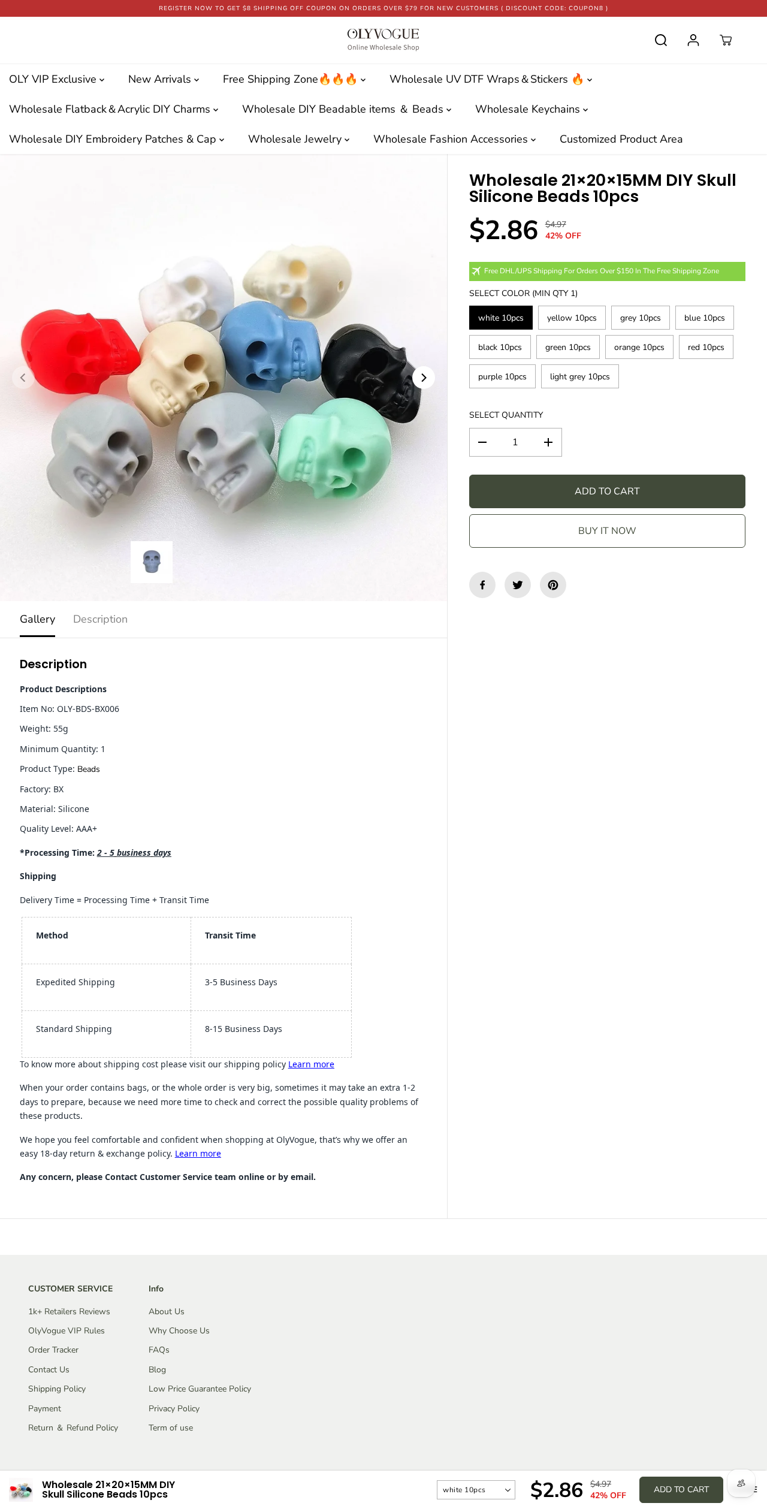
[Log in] (693, 40)
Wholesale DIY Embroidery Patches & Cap (114, 139)
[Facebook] (482, 585)
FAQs (159, 1350)
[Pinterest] (553, 585)
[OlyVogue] (383, 40)
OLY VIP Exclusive (54, 79)
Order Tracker (53, 1350)
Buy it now (607, 531)
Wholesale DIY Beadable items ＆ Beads (344, 109)
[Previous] (23, 377)
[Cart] (725, 40)
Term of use (171, 1427)
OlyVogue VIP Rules (66, 1330)
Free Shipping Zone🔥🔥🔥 (292, 79)
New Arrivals (161, 79)
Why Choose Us (179, 1330)
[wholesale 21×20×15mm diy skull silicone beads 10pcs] (223, 377)
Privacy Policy (174, 1408)
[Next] (423, 377)
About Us (167, 1311)
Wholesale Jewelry (296, 139)
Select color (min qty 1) (523, 293)
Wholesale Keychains (529, 109)
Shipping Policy (57, 1389)
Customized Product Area (621, 139)
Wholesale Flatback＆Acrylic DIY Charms (111, 109)
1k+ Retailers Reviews (69, 1311)
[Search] (661, 40)
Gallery (37, 619)
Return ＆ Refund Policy (73, 1427)
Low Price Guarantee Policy (200, 1389)
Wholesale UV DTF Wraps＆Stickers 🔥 (488, 79)
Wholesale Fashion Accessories (452, 139)
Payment (44, 1408)
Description (100, 619)
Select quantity (506, 415)
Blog (157, 1369)
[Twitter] (518, 585)
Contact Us (49, 1369)
